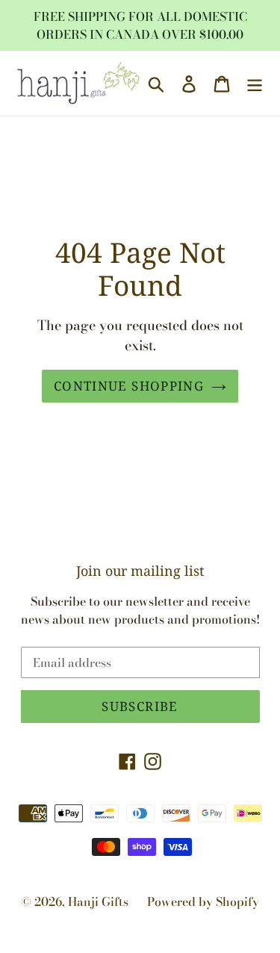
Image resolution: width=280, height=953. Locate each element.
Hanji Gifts (98, 901)
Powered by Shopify (203, 901)
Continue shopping (129, 385)
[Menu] (254, 83)
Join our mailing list (140, 571)
